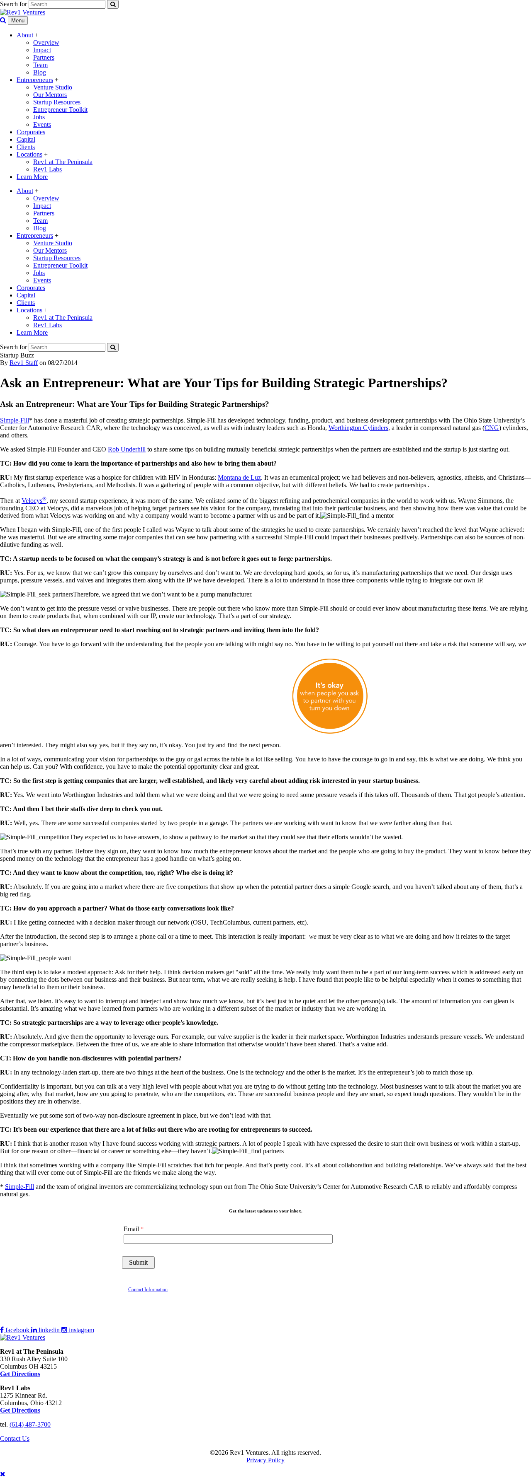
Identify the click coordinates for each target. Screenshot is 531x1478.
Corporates (31, 131)
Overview (46, 42)
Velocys (34, 500)
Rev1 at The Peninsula (63, 161)
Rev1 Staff (24, 362)
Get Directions (20, 1410)
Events (42, 124)
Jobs (39, 117)
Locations (29, 154)
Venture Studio (52, 87)
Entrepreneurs (35, 79)
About (25, 35)
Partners (43, 57)
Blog (39, 72)
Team (40, 64)
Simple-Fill (14, 420)
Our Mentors (50, 94)
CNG (492, 427)
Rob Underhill (127, 449)
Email (131, 1228)
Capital (26, 139)
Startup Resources (56, 102)
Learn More (32, 176)
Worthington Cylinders (358, 427)
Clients (26, 146)
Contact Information (148, 1289)
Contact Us (14, 1438)
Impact (42, 49)
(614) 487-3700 (30, 1424)
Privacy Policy (265, 1460)
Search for (13, 3)
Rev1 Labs (47, 169)
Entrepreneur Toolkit (60, 109)
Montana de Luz (239, 477)
